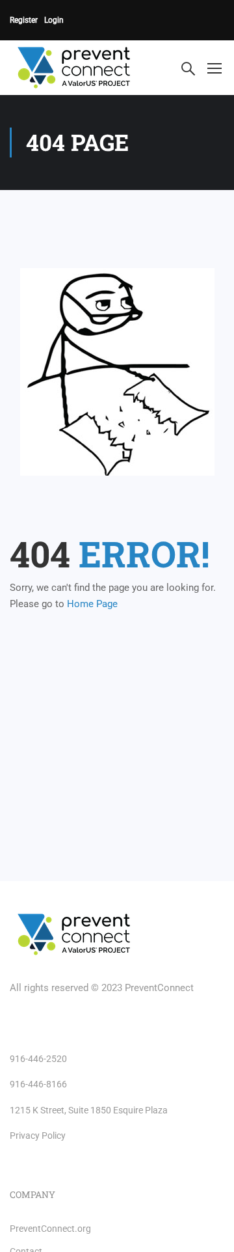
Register (24, 20)
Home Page (92, 604)
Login (54, 20)
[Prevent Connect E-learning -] (87, 68)
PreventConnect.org (50, 1228)
